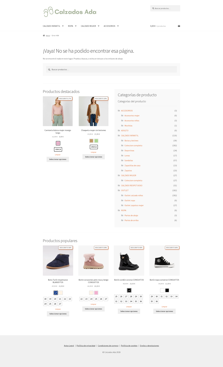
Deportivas (129, 150)
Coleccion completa (133, 145)
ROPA (70, 26)
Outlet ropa (130, 200)
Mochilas (128, 125)
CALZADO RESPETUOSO (131, 185)
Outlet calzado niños (134, 195)
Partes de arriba (131, 220)
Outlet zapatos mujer (134, 205)
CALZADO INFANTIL (51, 26)
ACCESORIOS (109, 26)
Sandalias (129, 160)
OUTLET (125, 190)
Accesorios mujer (132, 115)
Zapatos (128, 170)
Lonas (127, 155)
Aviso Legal (69, 345)
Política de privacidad (86, 345)
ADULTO (124, 130)
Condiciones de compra (108, 345)
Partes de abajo (131, 215)
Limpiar (58, 154)
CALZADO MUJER (88, 26)
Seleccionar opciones (57, 159)
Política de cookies (129, 345)
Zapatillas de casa (132, 165)
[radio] (58, 143)
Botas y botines (131, 140)
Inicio (48, 35)
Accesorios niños (132, 120)
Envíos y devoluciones (149, 345)
